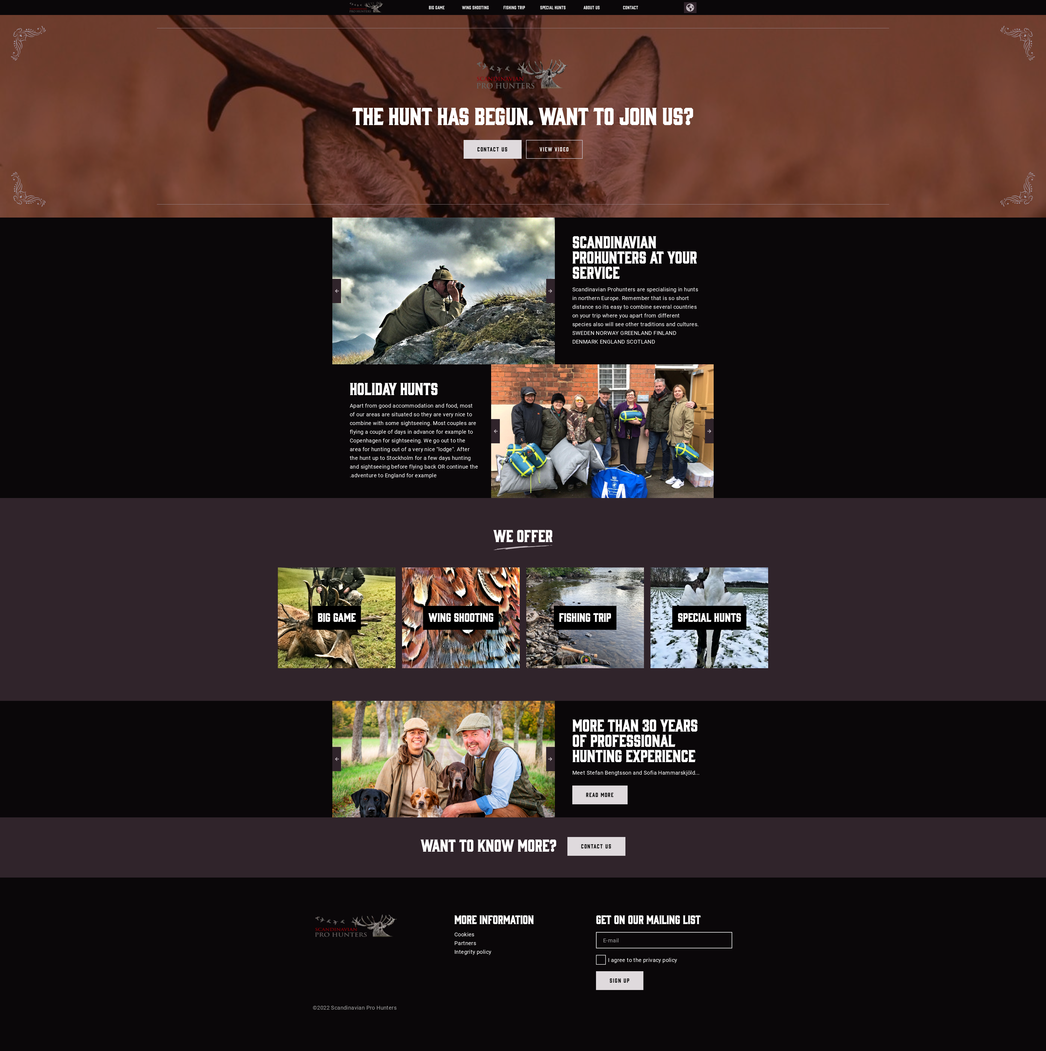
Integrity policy (472, 951)
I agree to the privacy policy (642, 959)
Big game (437, 7)
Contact (630, 7)
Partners (465, 942)
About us (591, 7)
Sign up (620, 980)
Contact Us (492, 148)
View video (554, 148)
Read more (600, 794)
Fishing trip (514, 7)
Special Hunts (553, 7)
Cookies (464, 934)
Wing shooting (475, 7)
